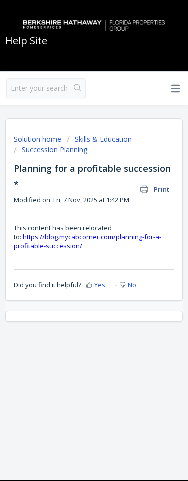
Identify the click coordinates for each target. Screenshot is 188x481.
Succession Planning (54, 149)
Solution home (38, 139)
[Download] (76, 232)
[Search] (77, 89)
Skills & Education (103, 139)
